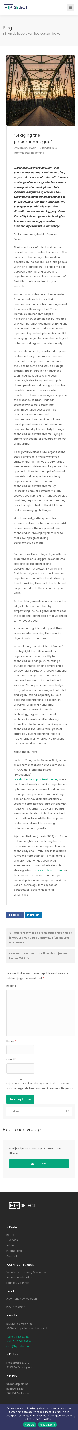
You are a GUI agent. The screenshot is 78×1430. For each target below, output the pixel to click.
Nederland (37, 153)
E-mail (11, 1059)
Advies (10, 1245)
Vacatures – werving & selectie (26, 1272)
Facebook (16, 914)
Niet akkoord (47, 1424)
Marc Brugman (26, 148)
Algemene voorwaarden (21, 1298)
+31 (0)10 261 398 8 (18, 1341)
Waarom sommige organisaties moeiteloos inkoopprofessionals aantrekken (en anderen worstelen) (40, 937)
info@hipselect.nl (17, 1346)
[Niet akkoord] (73, 1417)
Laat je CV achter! (17, 1283)
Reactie (12, 986)
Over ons (12, 1240)
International (22, 153)
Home (10, 1234)
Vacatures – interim (19, 1277)
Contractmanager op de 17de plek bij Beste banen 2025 (38, 956)
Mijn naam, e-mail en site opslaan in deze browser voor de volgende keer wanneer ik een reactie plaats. (39, 1086)
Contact (41, 1163)
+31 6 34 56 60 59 (18, 1337)
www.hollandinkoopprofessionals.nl (35, 779)
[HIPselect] (16, 5)
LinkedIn (34, 914)
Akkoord (30, 1424)
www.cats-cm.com (49, 870)
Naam (11, 1041)
